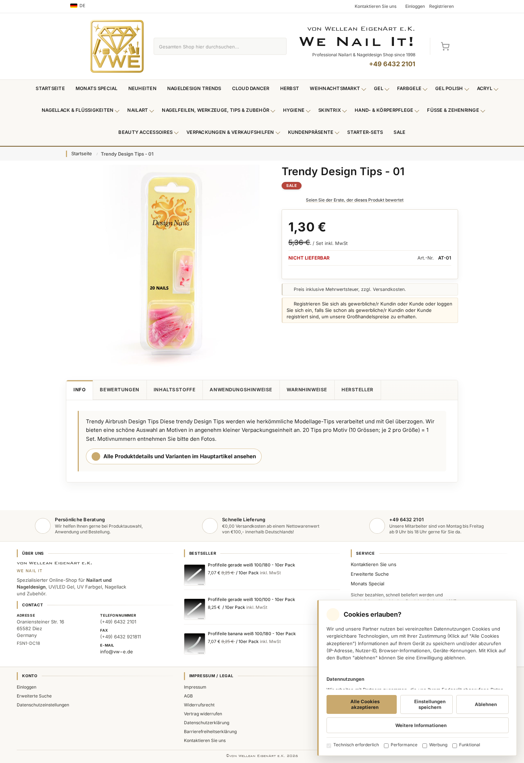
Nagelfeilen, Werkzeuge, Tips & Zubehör (215, 110)
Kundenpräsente (311, 132)
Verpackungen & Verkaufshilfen (230, 132)
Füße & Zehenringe (453, 110)
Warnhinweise (307, 389)
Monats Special (97, 88)
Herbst (289, 88)
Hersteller (357, 389)
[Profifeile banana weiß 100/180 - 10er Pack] (194, 643)
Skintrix (329, 110)
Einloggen (26, 687)
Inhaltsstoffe (175, 389)
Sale (399, 132)
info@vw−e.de (116, 651)
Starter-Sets (365, 132)
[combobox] (212, 46)
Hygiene (293, 110)
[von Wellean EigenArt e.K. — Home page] (117, 46)
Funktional (469, 744)
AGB (188, 696)
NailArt (137, 110)
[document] (417, 678)
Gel (378, 88)
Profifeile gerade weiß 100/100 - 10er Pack (251, 599)
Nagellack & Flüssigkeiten (78, 110)
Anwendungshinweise (241, 389)
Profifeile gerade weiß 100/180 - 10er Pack (251, 565)
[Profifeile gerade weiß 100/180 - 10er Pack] (194, 575)
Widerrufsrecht (199, 704)
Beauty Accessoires (145, 132)
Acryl (484, 88)
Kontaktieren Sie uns (373, 564)
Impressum (195, 687)
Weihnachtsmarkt (335, 88)
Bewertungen (119, 389)
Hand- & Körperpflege (384, 110)
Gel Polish (449, 88)
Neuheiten (142, 88)
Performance (404, 744)
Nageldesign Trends (194, 88)
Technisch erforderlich (356, 744)
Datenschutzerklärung (206, 722)
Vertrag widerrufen (203, 713)
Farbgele (409, 88)
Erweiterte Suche (370, 574)
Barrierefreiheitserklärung (210, 731)
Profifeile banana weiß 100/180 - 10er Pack (252, 633)
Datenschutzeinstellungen (43, 704)
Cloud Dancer (250, 88)
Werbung (438, 744)
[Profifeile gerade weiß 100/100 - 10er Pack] (194, 609)
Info (79, 389)
